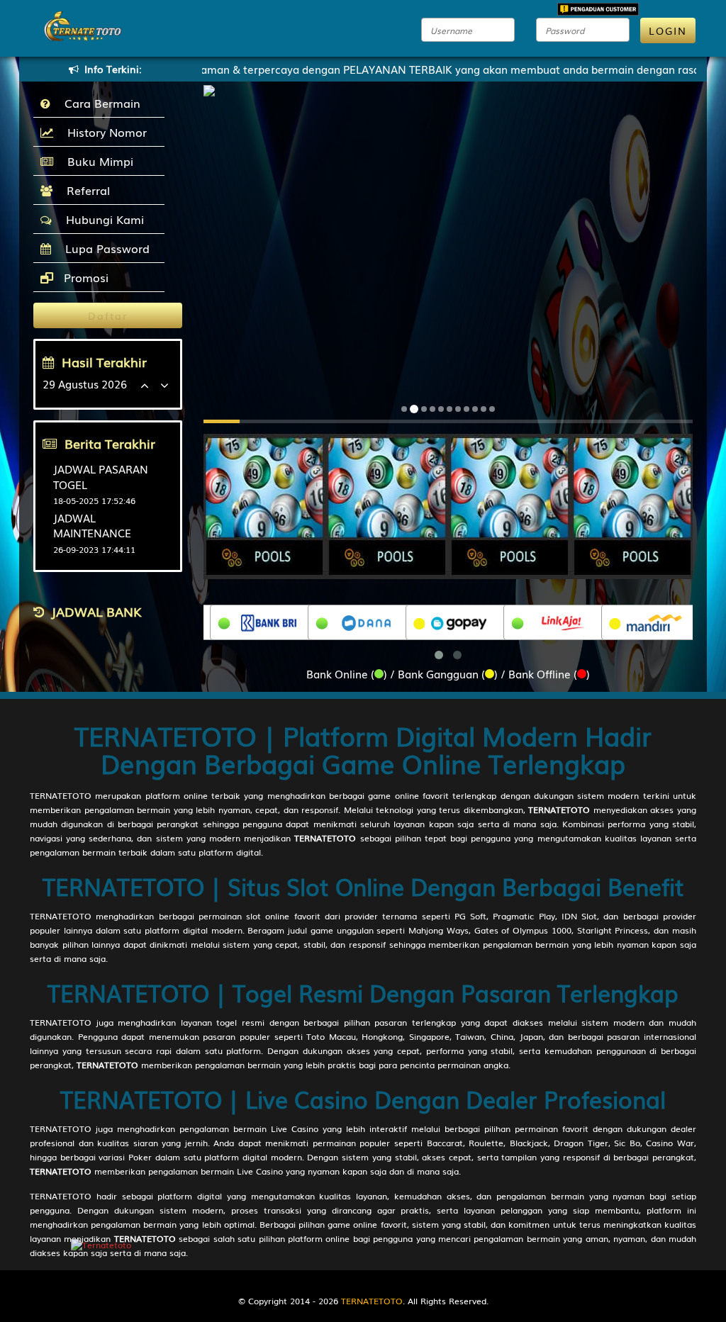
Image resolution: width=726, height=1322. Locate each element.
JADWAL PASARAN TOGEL (100, 476)
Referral (85, 189)
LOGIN (668, 30)
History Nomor (103, 131)
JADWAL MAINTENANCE (92, 525)
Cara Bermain (98, 102)
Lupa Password (104, 248)
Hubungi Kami (101, 219)
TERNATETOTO (60, 795)
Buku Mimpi (96, 160)
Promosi (84, 277)
